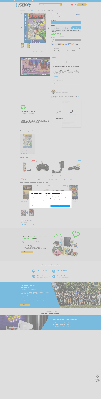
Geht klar (60, 205)
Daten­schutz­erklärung (67, 201)
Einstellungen (43, 205)
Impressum (36, 202)
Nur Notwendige (33, 205)
